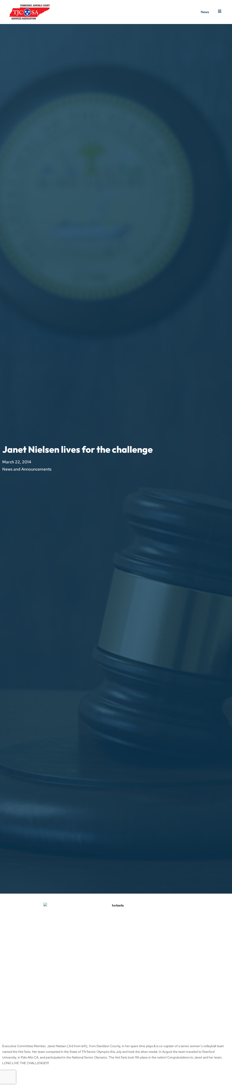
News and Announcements (26, 469)
